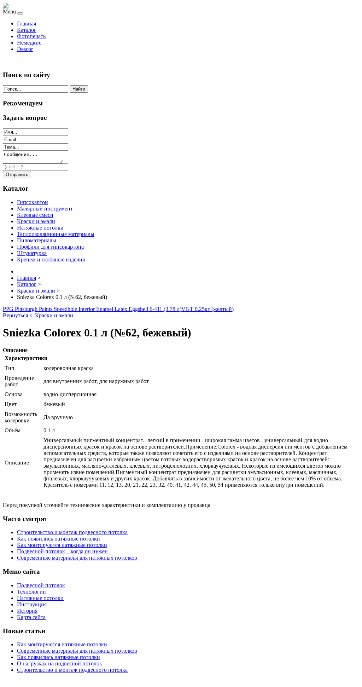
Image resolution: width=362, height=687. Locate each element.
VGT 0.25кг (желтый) (207, 309)
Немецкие (29, 43)
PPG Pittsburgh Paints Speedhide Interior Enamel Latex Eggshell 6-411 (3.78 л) (92, 309)
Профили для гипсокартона (50, 247)
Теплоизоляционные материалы (55, 234)
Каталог (26, 30)
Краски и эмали (36, 221)
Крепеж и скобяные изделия (51, 259)
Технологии (31, 592)
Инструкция (32, 604)
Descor (25, 49)
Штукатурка (32, 253)
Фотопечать (31, 36)
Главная (26, 24)
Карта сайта (31, 617)
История (27, 611)
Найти (78, 89)
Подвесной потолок (41, 585)
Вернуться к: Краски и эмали (38, 315)
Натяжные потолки (40, 228)
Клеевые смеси (35, 215)
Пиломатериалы (36, 240)
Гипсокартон (32, 202)
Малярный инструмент (45, 209)
